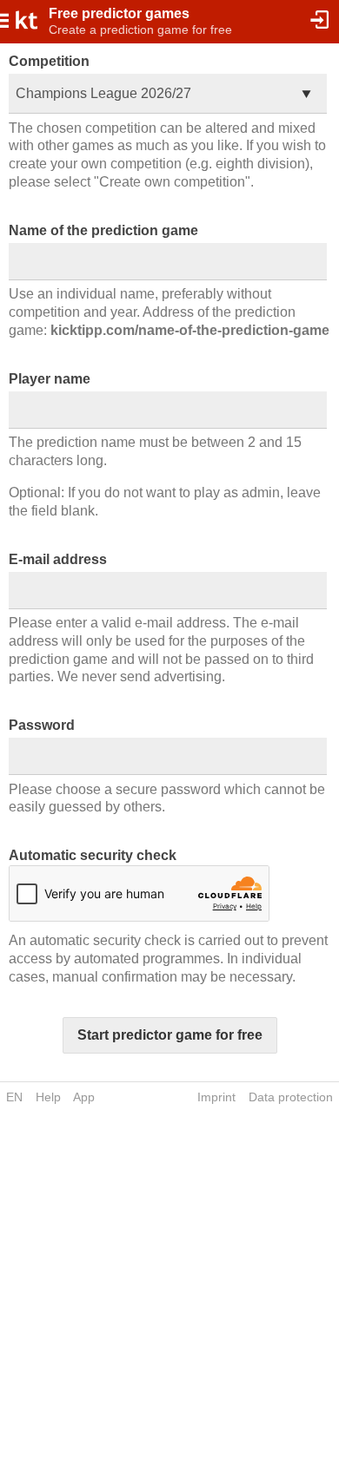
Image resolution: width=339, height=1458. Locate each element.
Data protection (291, 1097)
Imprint (216, 1097)
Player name (49, 378)
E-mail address (58, 559)
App (84, 1097)
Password (42, 725)
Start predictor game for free (170, 1035)
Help (48, 1097)
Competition (49, 61)
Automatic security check (92, 855)
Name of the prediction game (103, 230)
